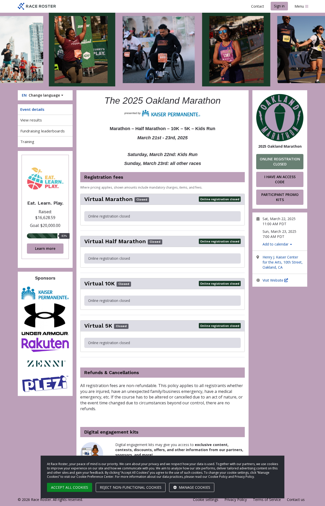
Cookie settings (205, 499)
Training (27, 141)
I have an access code (280, 179)
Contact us (296, 499)
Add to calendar (276, 244)
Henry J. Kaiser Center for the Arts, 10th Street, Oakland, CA (283, 262)
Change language (41, 95)
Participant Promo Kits (280, 197)
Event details (32, 109)
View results (31, 119)
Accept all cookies (69, 487)
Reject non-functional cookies (130, 487)
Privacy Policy (235, 499)
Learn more (45, 248)
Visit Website (273, 280)
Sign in (279, 6)
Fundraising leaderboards (42, 130)
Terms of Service (267, 499)
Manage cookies (194, 487)
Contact (257, 6)
